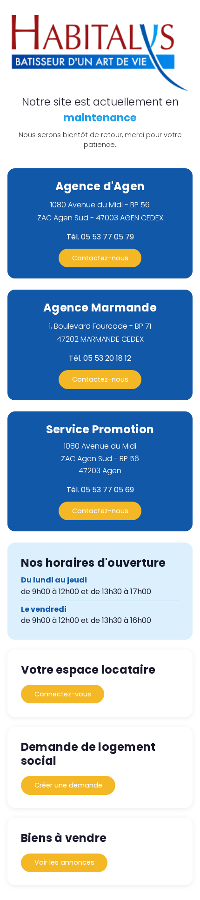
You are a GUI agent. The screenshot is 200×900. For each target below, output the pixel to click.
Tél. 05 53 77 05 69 (100, 490)
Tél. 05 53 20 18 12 (100, 358)
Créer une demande (68, 785)
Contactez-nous (100, 258)
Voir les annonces (64, 862)
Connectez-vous (62, 694)
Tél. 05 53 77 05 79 (100, 237)
